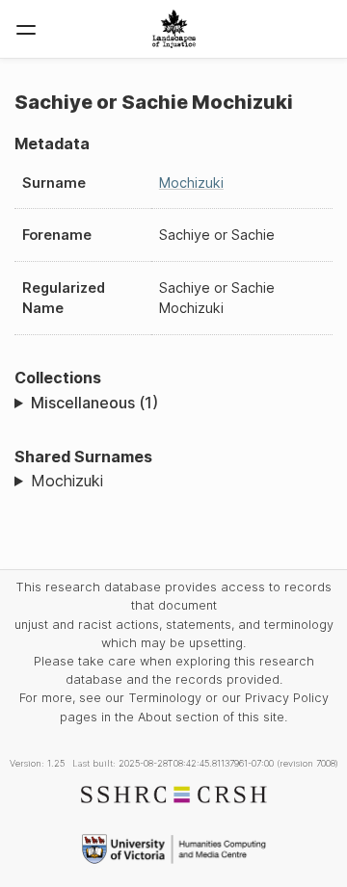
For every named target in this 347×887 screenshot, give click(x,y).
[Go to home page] (174, 29)
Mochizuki (191, 182)
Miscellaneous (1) (94, 402)
